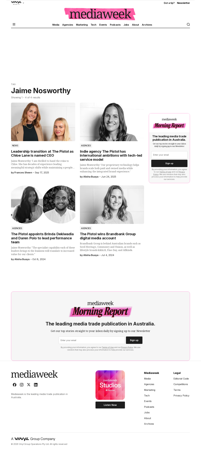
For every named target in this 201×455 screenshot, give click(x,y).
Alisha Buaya (90, 176)
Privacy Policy (127, 347)
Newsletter (183, 3)
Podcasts (115, 24)
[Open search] (188, 25)
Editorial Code (181, 378)
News (15, 145)
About (135, 24)
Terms (177, 389)
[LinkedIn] (36, 385)
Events (103, 24)
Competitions (180, 384)
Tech (93, 24)
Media (55, 24)
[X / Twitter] (28, 385)
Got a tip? (169, 3)
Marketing (82, 24)
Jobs (126, 24)
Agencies (67, 24)
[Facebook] (14, 385)
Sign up (169, 163)
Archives (147, 24)
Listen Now (110, 404)
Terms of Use (165, 172)
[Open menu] (14, 24)
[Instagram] (21, 385)
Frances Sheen (23, 172)
